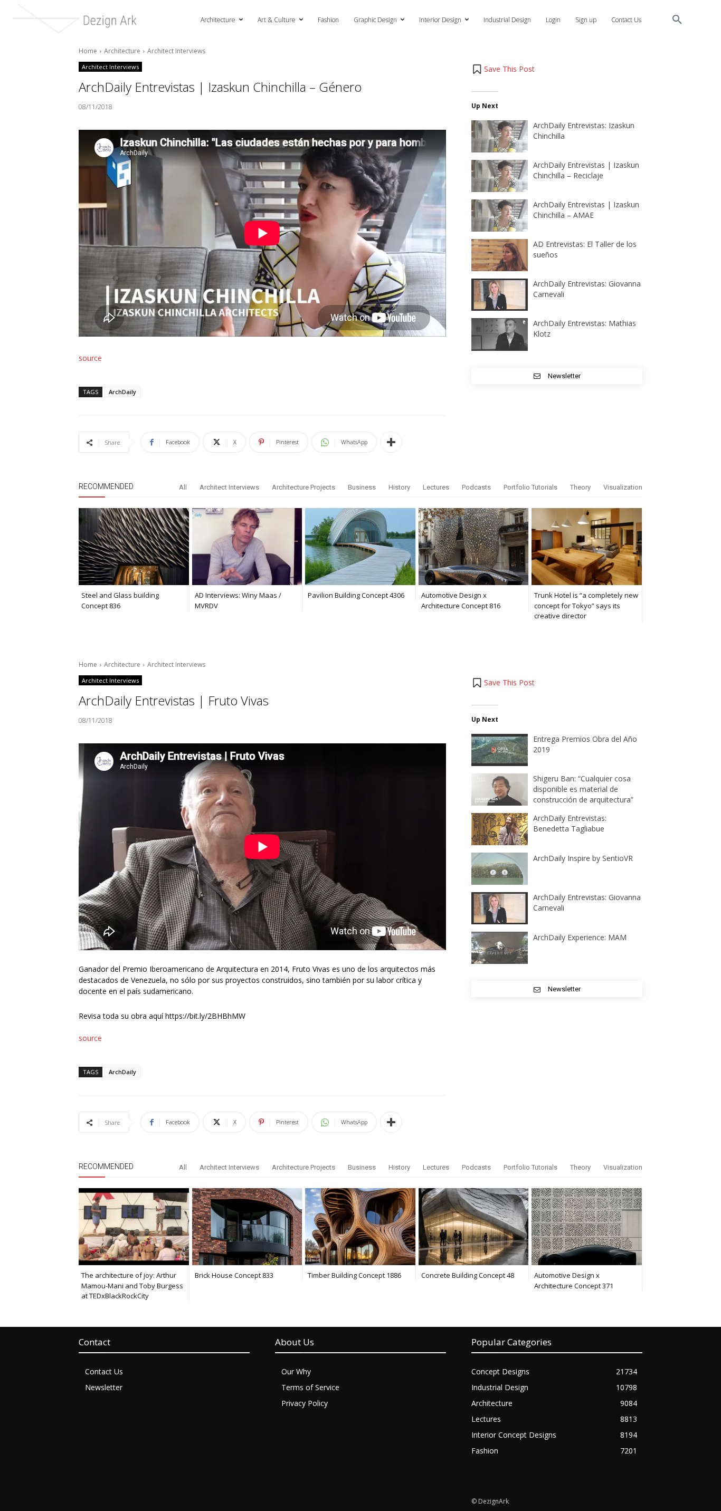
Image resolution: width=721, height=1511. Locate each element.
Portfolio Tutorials (530, 487)
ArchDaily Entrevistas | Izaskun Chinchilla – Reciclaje (586, 170)
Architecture (122, 50)
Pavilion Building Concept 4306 (356, 595)
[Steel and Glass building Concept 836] (134, 546)
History (399, 487)
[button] (677, 20)
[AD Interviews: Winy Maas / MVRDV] (247, 546)
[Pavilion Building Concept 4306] (360, 546)
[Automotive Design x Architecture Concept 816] (474, 546)
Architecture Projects (303, 487)
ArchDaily (122, 392)
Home (88, 50)
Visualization (622, 487)
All (183, 487)
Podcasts (476, 487)
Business (362, 487)
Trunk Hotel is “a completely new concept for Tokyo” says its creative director (586, 605)
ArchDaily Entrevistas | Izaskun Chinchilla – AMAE (586, 209)
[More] (391, 442)
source (90, 358)
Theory (580, 487)
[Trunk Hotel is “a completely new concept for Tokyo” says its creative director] (587, 546)
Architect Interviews (176, 50)
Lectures (436, 487)
